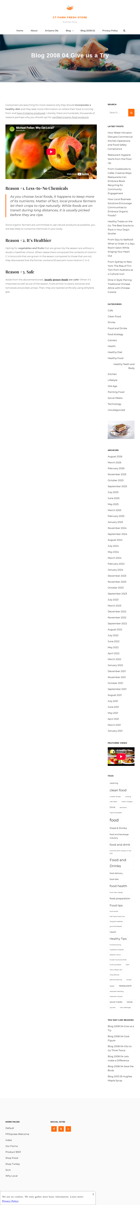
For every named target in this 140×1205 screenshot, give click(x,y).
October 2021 (115, 683)
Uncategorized (116, 410)
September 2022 (117, 623)
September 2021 (117, 689)
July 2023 (113, 599)
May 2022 (113, 647)
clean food (118, 790)
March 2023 (114, 605)
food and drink (120, 844)
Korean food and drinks (118, 960)
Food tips (116, 905)
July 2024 (113, 546)
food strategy (115, 334)
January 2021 (115, 730)
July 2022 (113, 635)
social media (116, 1002)
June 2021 (113, 707)
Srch (8, 1170)
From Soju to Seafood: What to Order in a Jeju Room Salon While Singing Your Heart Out (121, 247)
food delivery (116, 873)
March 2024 (114, 558)
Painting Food (116, 392)
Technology (114, 404)
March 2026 (114, 462)
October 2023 (116, 587)
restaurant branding (117, 991)
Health (112, 346)
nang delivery (114, 975)
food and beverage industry (119, 836)
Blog (68, 30)
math (127, 965)
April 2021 (113, 719)
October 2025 (116, 480)
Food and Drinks (117, 328)
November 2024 (117, 528)
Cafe (110, 310)
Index (8, 1140)
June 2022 (113, 641)
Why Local (11, 1175)
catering (114, 783)
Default (9, 1128)
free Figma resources (117, 916)
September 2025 (117, 486)
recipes (128, 980)
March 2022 (114, 659)
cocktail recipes (115, 796)
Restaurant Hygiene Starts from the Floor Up (120, 159)
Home (19, 30)
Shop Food (11, 1158)
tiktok (130, 1002)
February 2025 (116, 516)
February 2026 (116, 468)
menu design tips (116, 970)
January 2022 (115, 665)
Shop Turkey (12, 1164)
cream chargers (126, 802)
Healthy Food (115, 358)
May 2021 (113, 713)
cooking (128, 796)
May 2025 (113, 504)
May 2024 (113, 552)
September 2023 (117, 593)
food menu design (116, 892)
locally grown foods (56, 279)
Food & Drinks (118, 828)
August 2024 (115, 540)
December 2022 (117, 611)
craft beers (113, 802)
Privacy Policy (110, 30)
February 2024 (116, 563)
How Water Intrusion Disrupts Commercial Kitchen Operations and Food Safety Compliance (120, 140)
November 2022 (117, 617)
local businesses (115, 965)
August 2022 (115, 629)
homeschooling (115, 945)
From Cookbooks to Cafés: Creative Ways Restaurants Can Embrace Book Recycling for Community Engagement (119, 181)
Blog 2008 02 (88, 30)
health (113, 932)
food (114, 820)
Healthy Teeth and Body (124, 366)
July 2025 (113, 492)
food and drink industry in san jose (120, 852)
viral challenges (125, 1007)
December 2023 (117, 575)
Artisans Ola (51, 30)
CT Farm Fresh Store (70, 17)
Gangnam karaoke (116, 921)
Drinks (111, 322)
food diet (114, 879)
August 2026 (115, 456)
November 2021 (117, 677)
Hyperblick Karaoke (117, 950)
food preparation (120, 898)
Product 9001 (13, 1152)
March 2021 (114, 725)
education (123, 807)
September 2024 (117, 534)
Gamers (112, 340)
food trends (114, 911)
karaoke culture (115, 955)
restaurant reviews (116, 996)
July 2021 (113, 701)
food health (118, 886)
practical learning (116, 980)
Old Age (112, 386)
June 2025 (113, 498)
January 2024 (115, 569)
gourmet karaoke (116, 926)
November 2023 (117, 581)
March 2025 (114, 510)
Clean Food (114, 316)
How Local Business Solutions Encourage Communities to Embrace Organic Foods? (120, 207)
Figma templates (116, 813)
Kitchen (112, 374)
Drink (112, 807)
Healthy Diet (115, 352)
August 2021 (115, 695)
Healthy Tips (118, 938)
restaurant (125, 985)
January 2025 (115, 522)
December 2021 (117, 671)
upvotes (112, 1007)
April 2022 (113, 653)
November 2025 (117, 474)
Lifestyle (112, 380)
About (34, 30)
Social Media (115, 398)
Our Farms (11, 1146)
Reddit (112, 986)
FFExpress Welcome (17, 1134)
